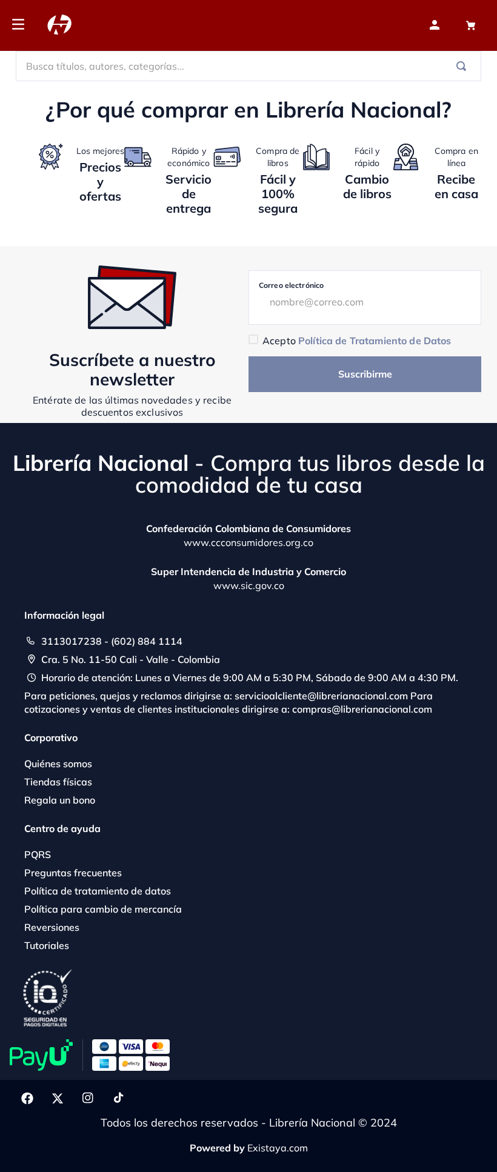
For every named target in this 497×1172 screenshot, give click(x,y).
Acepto (356, 341)
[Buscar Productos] (463, 66)
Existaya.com (277, 1148)
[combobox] (248, 66)
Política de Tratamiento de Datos (374, 341)
